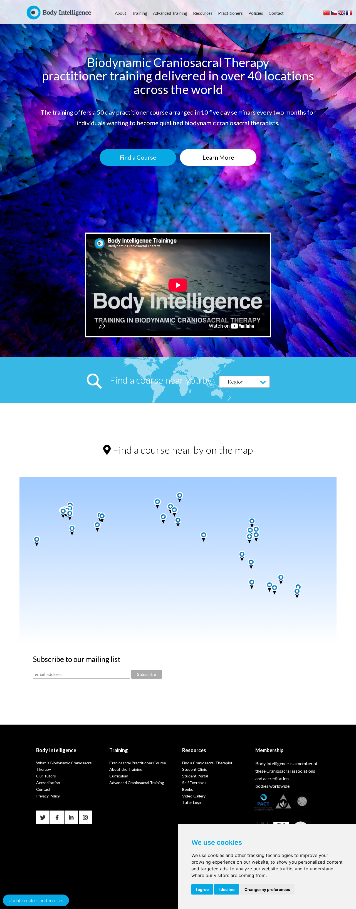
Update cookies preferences (36, 900)
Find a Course (138, 157)
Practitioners (230, 13)
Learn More (218, 157)
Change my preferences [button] (267, 889)
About (120, 13)
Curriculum (118, 776)
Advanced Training (170, 13)
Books (187, 789)
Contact (276, 13)
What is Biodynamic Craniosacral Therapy (64, 766)
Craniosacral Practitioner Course (137, 762)
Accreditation (48, 782)
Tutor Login (192, 802)
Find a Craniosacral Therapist (207, 762)
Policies (255, 13)
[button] (65, 516)
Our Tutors (46, 776)
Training (139, 13)
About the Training (125, 769)
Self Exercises (194, 782)
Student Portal (195, 776)
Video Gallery (194, 796)
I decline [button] (226, 889)
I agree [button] (202, 889)
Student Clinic (194, 769)
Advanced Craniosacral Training (136, 782)
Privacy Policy (48, 796)
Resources (202, 13)
